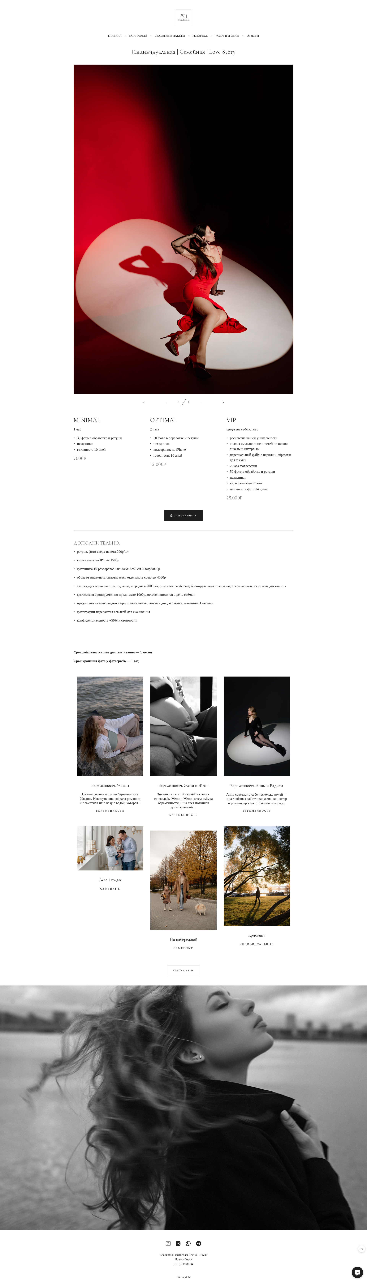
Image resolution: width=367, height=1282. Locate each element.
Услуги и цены (227, 35)
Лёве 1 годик (110, 879)
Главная (115, 35)
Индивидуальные (257, 944)
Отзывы (253, 35)
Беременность (110, 810)
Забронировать (185, 515)
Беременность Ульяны (110, 785)
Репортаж (200, 35)
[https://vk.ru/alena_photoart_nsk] (178, 1244)
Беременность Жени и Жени (183, 785)
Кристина (257, 935)
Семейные (110, 888)
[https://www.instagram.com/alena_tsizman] (168, 1244)
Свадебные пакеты (170, 35)
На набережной (183, 939)
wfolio (187, 1277)
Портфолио (138, 35)
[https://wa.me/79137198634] (188, 1244)
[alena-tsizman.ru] (183, 17)
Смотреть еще (183, 970)
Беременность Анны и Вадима (256, 785)
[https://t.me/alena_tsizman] (198, 1244)
